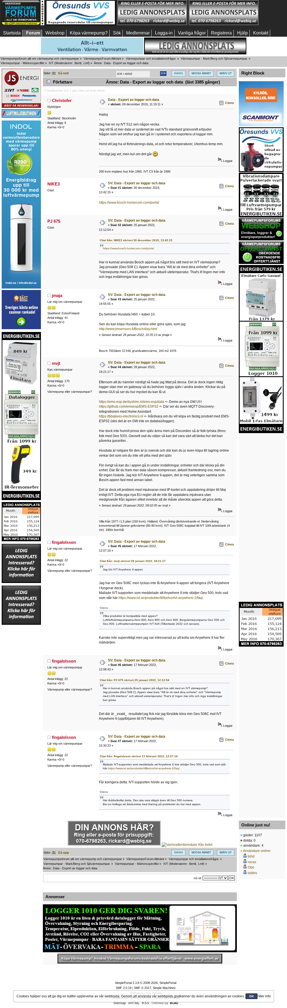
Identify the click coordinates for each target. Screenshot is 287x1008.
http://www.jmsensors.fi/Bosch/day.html (128, 329)
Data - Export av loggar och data (133, 100)
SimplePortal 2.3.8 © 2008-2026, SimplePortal (145, 982)
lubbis (252, 873)
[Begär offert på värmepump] (140, 958)
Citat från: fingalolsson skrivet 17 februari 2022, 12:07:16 (139, 756)
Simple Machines (164, 988)
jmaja (57, 295)
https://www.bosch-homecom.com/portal (129, 203)
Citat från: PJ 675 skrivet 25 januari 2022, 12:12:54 (134, 680)
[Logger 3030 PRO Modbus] (140, 928)
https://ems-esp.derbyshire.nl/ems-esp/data (131, 402)
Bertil (78, 63)
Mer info (264, 996)
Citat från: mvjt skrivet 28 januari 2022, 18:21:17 (133, 561)
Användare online (256, 851)
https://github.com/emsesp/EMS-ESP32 (128, 406)
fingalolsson (64, 542)
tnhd (251, 856)
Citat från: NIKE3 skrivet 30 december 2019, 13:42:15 (136, 240)
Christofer (62, 100)
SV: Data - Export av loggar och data (136, 183)
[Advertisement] (21, 709)
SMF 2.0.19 (123, 988)
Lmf (86, 63)
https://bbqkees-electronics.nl (121, 416)
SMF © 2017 (142, 988)
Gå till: (198, 878)
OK (251, 996)
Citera (229, 102)
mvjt (56, 363)
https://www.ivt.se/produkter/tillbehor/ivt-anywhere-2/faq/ (161, 598)
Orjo (251, 867)
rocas (252, 862)
